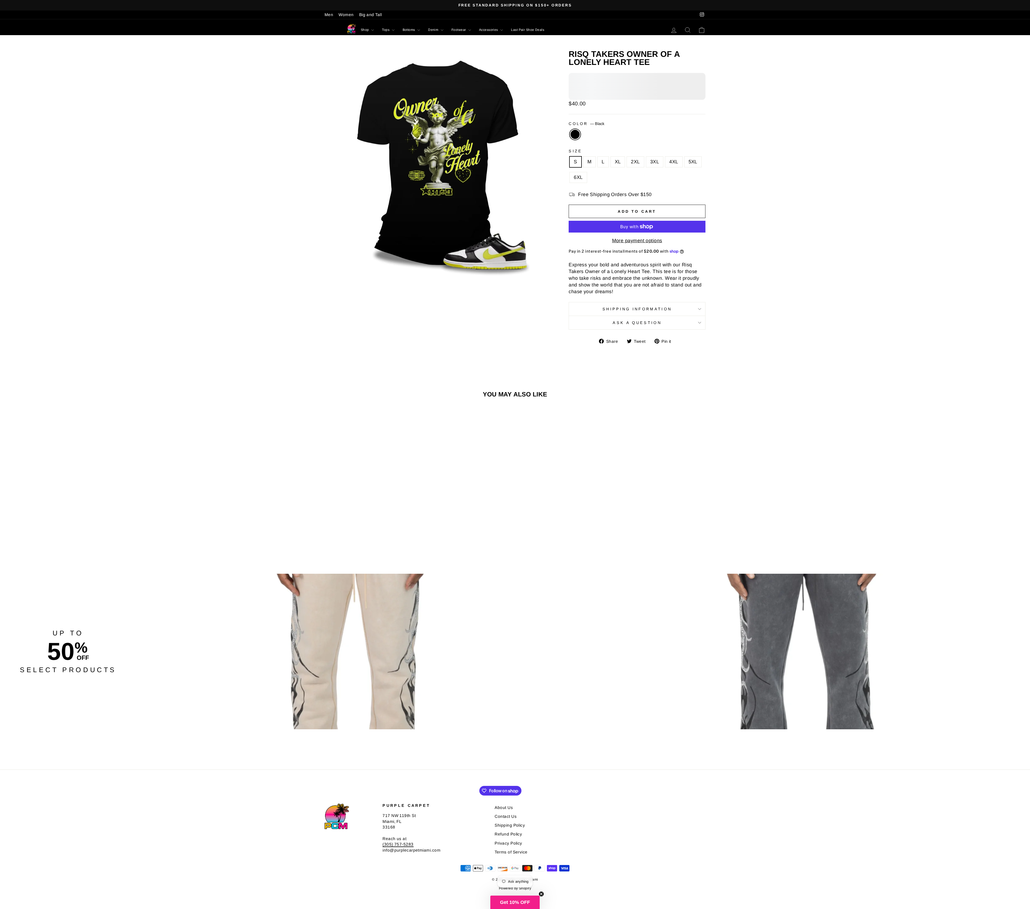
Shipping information (637, 309)
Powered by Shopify (515, 888)
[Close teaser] (541, 894)
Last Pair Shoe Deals (527, 30)
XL (618, 161)
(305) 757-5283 (397, 844)
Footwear (459, 30)
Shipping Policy (510, 825)
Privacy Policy (508, 843)
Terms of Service (511, 852)
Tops (386, 30)
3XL (654, 161)
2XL (635, 161)
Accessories (489, 30)
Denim (433, 30)
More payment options (637, 240)
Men (329, 14)
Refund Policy (508, 834)
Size (575, 151)
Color (586, 124)
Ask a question (637, 323)
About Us (504, 807)
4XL (673, 161)
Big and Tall (370, 14)
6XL (578, 177)
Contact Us (506, 816)
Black (575, 134)
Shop (365, 30)
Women (346, 14)
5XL (693, 161)
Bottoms (409, 30)
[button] (515, 902)
